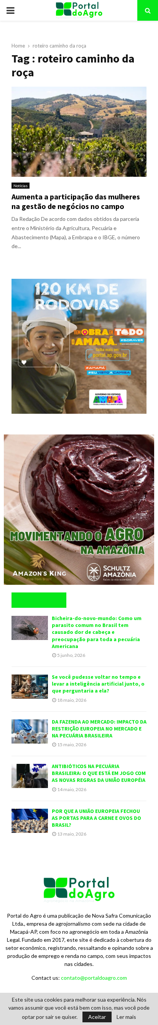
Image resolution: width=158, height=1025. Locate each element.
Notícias (20, 185)
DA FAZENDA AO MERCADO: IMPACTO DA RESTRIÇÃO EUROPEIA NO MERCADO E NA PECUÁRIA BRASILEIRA (99, 728)
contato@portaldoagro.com (94, 977)
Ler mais (126, 1017)
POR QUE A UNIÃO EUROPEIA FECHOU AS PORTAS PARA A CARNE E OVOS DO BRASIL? (96, 818)
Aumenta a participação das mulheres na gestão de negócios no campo (76, 201)
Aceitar (97, 1016)
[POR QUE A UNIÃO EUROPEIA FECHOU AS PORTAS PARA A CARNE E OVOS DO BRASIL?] (30, 821)
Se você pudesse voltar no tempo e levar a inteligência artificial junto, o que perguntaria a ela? (98, 683)
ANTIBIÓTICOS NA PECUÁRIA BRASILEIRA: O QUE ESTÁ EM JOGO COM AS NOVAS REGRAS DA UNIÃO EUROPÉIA (99, 773)
